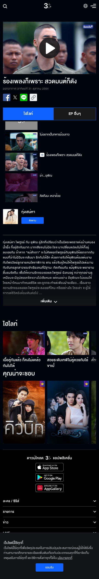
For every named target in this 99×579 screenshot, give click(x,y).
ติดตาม (32, 220)
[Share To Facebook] (6, 97)
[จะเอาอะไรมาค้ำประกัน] (24, 412)
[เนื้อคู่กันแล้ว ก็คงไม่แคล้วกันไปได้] (24, 343)
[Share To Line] (23, 97)
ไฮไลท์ (28, 114)
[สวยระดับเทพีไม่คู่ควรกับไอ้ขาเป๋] (68, 343)
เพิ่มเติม (47, 301)
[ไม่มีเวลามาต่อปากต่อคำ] (68, 412)
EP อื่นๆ (75, 114)
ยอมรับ (49, 567)
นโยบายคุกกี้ (65, 558)
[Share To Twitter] (15, 97)
